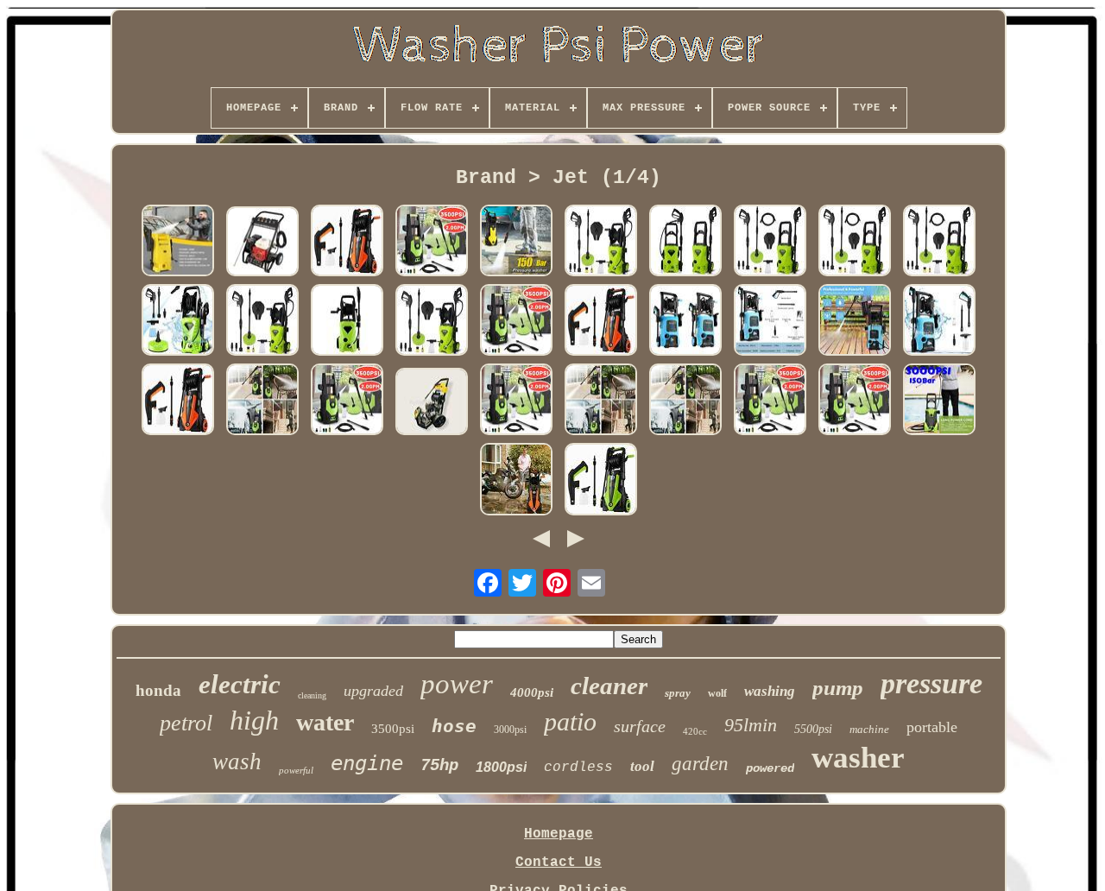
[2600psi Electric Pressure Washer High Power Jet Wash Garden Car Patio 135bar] (347, 322)
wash (237, 761)
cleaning (312, 695)
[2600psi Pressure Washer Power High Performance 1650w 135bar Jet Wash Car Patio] (685, 242)
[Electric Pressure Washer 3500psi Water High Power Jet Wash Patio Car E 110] (770, 401)
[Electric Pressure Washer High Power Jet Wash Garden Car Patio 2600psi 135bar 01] (178, 322)
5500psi (813, 729)
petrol (186, 723)
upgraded (373, 690)
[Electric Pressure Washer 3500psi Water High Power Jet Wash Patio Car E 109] (855, 401)
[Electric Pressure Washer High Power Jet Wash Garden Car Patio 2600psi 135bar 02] (601, 242)
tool (642, 766)
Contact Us (558, 862)
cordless (578, 767)
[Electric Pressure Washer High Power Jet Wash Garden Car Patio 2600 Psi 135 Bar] (262, 322)
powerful (296, 770)
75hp (439, 765)
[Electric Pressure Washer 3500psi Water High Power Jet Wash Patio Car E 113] (347, 401)
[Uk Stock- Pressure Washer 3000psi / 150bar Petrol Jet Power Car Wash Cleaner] (939, 401)
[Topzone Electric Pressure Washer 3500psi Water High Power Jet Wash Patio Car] (516, 322)
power (456, 683)
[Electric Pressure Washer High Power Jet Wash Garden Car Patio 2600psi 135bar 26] (855, 242)
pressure (931, 683)
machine (869, 729)
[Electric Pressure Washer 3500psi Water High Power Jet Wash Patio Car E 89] (262, 401)
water (325, 722)
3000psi (510, 730)
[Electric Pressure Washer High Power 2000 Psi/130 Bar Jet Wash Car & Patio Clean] (855, 322)
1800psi (501, 767)
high (254, 720)
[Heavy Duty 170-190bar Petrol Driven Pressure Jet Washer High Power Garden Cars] (262, 243)
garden (700, 763)
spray (678, 692)
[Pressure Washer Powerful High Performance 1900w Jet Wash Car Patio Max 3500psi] (601, 481)
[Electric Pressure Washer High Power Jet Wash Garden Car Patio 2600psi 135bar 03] (939, 242)
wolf (717, 693)
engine (367, 763)
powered (770, 768)
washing (769, 691)
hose (454, 726)
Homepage (558, 834)
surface (640, 726)
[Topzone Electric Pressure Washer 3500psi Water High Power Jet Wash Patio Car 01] (432, 242)
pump (837, 687)
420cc (695, 731)
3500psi (392, 729)
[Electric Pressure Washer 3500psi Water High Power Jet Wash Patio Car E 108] (516, 401)
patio (570, 721)
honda (158, 690)
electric (240, 684)
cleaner (609, 685)
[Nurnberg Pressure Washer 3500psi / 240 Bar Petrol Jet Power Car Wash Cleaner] (432, 403)
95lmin (750, 725)
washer (858, 757)
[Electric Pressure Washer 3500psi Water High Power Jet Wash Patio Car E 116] (685, 401)
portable (931, 727)
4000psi (531, 692)
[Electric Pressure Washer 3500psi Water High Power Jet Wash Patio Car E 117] (601, 401)
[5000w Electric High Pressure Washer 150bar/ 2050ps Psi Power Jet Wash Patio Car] (178, 242)
